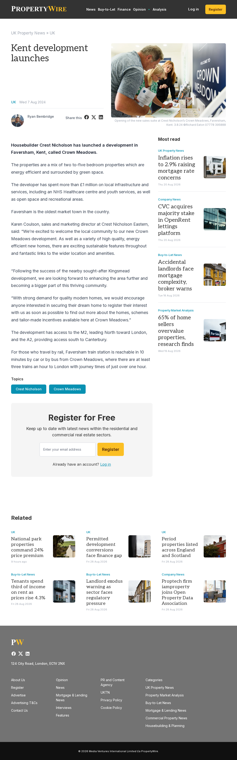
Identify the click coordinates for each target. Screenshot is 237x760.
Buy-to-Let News (170, 255)
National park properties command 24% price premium (27, 547)
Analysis (159, 9)
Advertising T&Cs (24, 703)
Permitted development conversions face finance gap (104, 547)
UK (52, 33)
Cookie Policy (111, 708)
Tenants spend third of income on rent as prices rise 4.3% (28, 589)
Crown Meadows (67, 389)
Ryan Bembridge (41, 116)
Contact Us (19, 710)
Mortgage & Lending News (166, 710)
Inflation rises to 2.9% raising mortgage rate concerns (176, 167)
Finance (124, 9)
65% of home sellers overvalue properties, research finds (176, 331)
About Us (18, 680)
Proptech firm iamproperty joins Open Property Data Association (177, 592)
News (91, 9)
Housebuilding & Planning (165, 726)
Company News (169, 199)
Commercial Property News (166, 718)
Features (62, 715)
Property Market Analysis (176, 310)
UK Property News (28, 33)
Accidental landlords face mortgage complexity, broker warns (176, 275)
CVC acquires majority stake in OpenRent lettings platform (176, 220)
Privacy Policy (111, 700)
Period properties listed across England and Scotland (180, 547)
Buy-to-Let (106, 9)
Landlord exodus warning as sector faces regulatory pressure (104, 592)
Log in (193, 9)
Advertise (18, 695)
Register (215, 9)
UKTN (105, 692)
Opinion (139, 9)
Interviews (64, 708)
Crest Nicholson (29, 389)
